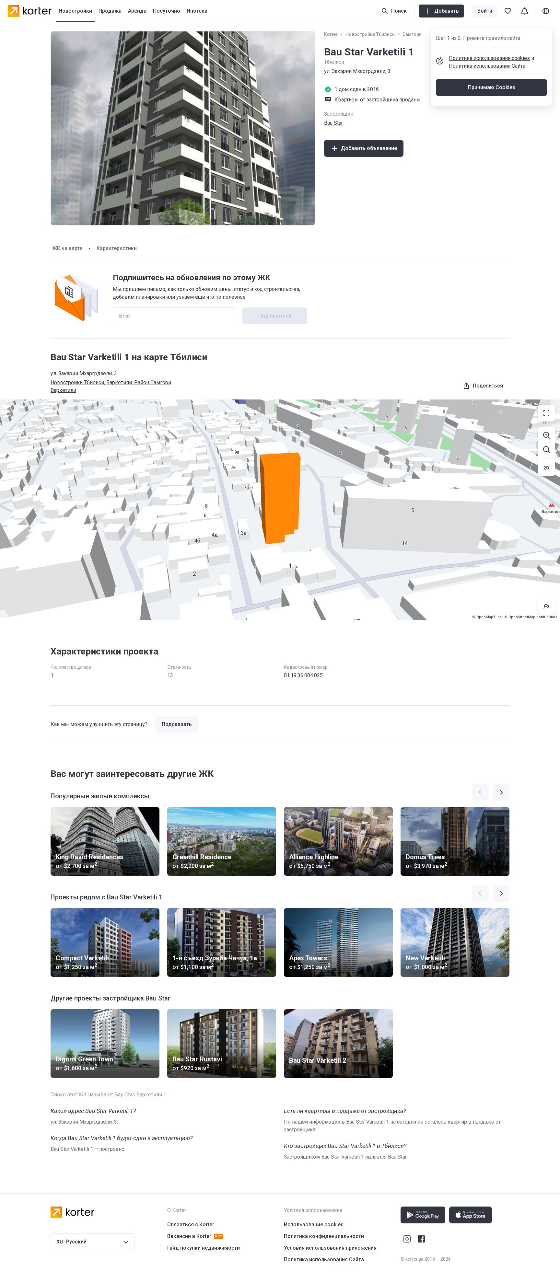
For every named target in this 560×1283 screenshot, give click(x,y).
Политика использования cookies (489, 58)
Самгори (412, 34)
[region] (280, 509)
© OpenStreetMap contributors (530, 617)
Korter (331, 34)
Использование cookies (314, 1224)
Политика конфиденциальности (324, 1236)
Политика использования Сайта (487, 66)
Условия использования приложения (330, 1248)
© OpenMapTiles (487, 617)
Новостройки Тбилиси (370, 34)
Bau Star (333, 123)
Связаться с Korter (190, 1224)
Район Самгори (152, 382)
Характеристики (117, 248)
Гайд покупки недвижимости (203, 1248)
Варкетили (119, 382)
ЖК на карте (67, 248)
